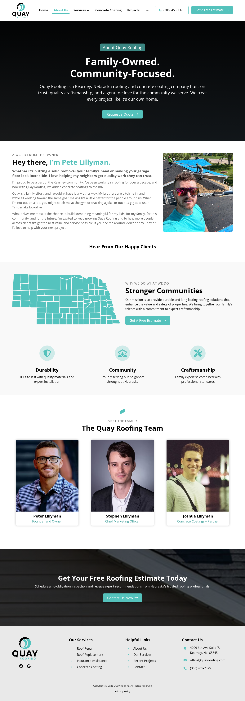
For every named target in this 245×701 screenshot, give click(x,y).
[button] (122, 114)
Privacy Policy (122, 691)
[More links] (147, 10)
